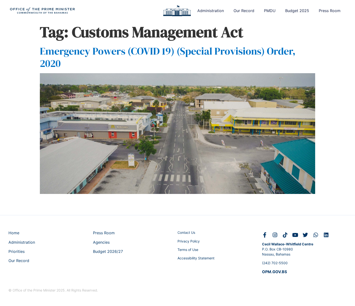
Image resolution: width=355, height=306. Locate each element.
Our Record (244, 10)
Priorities (16, 251)
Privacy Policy (189, 241)
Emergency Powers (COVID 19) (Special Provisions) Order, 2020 (168, 57)
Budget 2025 (297, 10)
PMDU (270, 10)
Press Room (330, 10)
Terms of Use (188, 250)
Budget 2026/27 (108, 251)
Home (13, 232)
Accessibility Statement (196, 258)
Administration (210, 10)
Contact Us (186, 232)
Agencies (101, 242)
